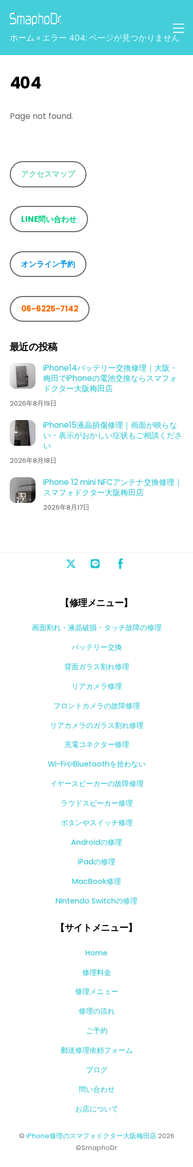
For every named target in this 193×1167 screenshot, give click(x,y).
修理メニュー (96, 991)
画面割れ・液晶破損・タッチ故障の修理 (97, 627)
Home (96, 953)
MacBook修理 (96, 881)
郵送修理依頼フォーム (97, 1050)
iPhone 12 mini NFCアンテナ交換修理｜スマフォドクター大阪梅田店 (112, 487)
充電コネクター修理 (96, 744)
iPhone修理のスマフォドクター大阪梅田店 (91, 1136)
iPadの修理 (96, 862)
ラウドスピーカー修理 (97, 803)
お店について (96, 1109)
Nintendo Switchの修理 (96, 901)
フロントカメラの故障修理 (97, 706)
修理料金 (96, 972)
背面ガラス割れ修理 (96, 666)
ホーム (22, 38)
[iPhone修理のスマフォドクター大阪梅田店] (35, 21)
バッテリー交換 (97, 647)
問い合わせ (97, 1089)
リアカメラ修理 (97, 686)
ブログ (97, 1070)
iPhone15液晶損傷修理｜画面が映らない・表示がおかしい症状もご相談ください (112, 435)
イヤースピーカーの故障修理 (97, 783)
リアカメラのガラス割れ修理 (97, 725)
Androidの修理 (96, 842)
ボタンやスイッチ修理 (97, 822)
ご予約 (97, 1030)
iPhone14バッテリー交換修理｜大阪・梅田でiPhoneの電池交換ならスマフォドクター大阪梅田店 (110, 378)
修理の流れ (97, 1011)
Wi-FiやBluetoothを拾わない (97, 764)
